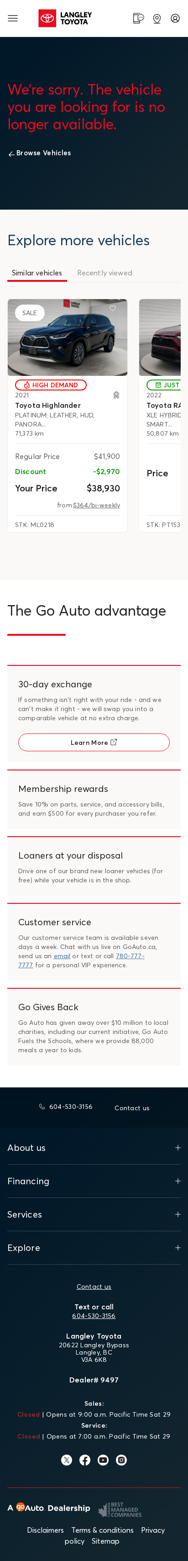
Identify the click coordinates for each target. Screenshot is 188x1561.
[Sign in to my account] (175, 18)
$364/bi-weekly (96, 505)
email (62, 956)
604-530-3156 (93, 1316)
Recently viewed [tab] (104, 272)
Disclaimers (45, 1530)
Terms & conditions (102, 1530)
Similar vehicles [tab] (37, 272)
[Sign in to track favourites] (114, 310)
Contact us (94, 1286)
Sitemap (106, 1540)
